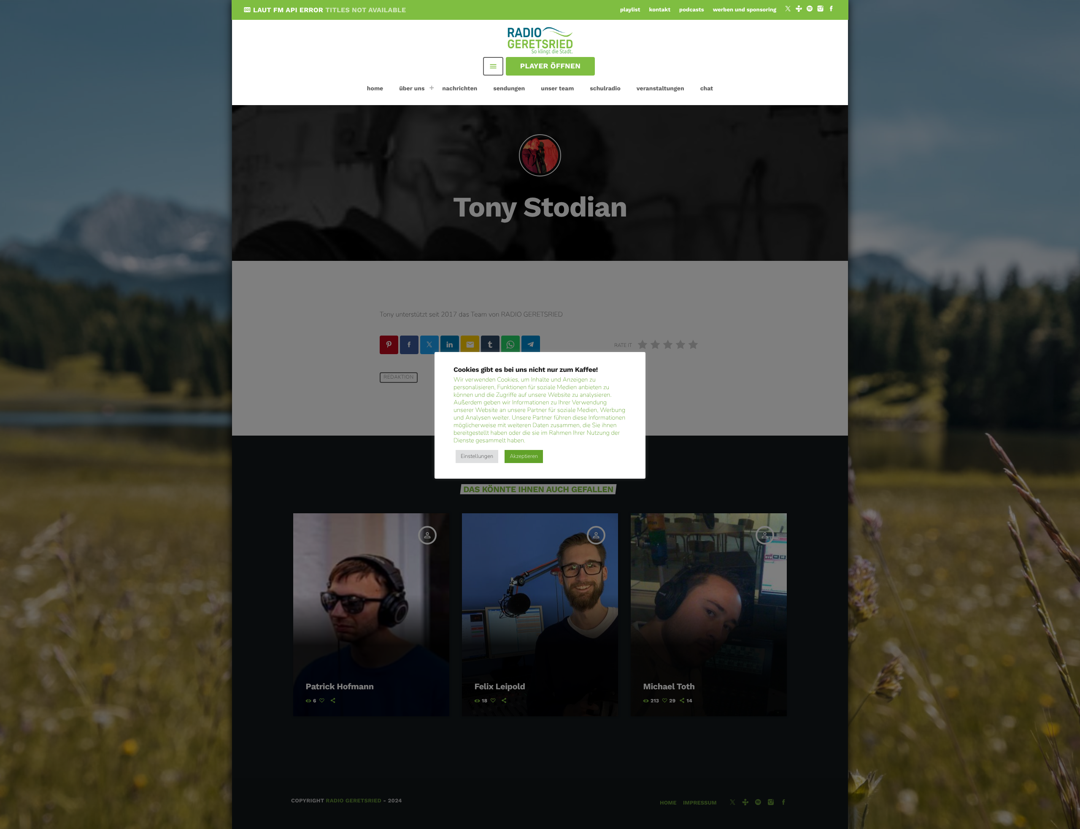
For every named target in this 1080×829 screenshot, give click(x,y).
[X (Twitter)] (788, 9)
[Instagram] (820, 9)
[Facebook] (831, 9)
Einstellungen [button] (477, 456)
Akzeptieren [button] (524, 456)
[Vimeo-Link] (541, 40)
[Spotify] (809, 9)
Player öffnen (550, 66)
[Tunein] (799, 9)
